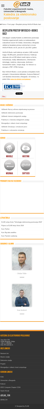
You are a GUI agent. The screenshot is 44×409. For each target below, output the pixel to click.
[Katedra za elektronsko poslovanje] (22, 4)
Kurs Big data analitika (8, 232)
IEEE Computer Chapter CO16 (10, 387)
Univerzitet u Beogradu (7, 380)
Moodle (9, 156)
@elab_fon (5, 395)
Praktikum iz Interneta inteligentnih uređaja (15, 120)
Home (4, 24)
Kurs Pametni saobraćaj (9, 236)
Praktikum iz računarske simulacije (12, 130)
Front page (10, 24)
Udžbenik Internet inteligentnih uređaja (13, 116)
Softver (26, 173)
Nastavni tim (4, 353)
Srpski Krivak (4, 391)
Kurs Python (5, 229)
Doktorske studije (6, 360)
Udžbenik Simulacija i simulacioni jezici (14, 127)
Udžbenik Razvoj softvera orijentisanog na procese (18, 109)
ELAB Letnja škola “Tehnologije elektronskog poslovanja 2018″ (21, 222)
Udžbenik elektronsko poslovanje (12, 113)
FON (1, 377)
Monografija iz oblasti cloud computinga (14, 123)
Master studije (5, 357)
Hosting (25, 156)
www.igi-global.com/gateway (20, 79)
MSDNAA (9, 173)
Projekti (2, 364)
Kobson (2, 384)
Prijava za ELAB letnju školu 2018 (12, 225)
